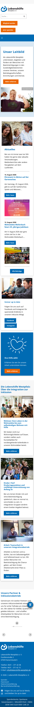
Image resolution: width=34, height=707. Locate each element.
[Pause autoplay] (17, 623)
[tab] (12, 626)
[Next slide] (30, 634)
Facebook (10, 320)
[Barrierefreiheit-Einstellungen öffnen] (30, 605)
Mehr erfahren (10, 82)
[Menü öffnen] (2, 38)
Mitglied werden (9, 23)
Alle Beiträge (17, 271)
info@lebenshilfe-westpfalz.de (19, 670)
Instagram (11, 326)
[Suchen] (24, 16)
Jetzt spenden (8, 30)
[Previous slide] (3, 634)
